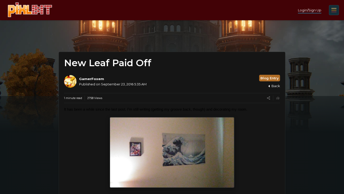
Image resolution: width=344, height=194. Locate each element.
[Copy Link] (268, 98)
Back (275, 86)
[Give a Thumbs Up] (278, 98)
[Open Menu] (334, 10)
